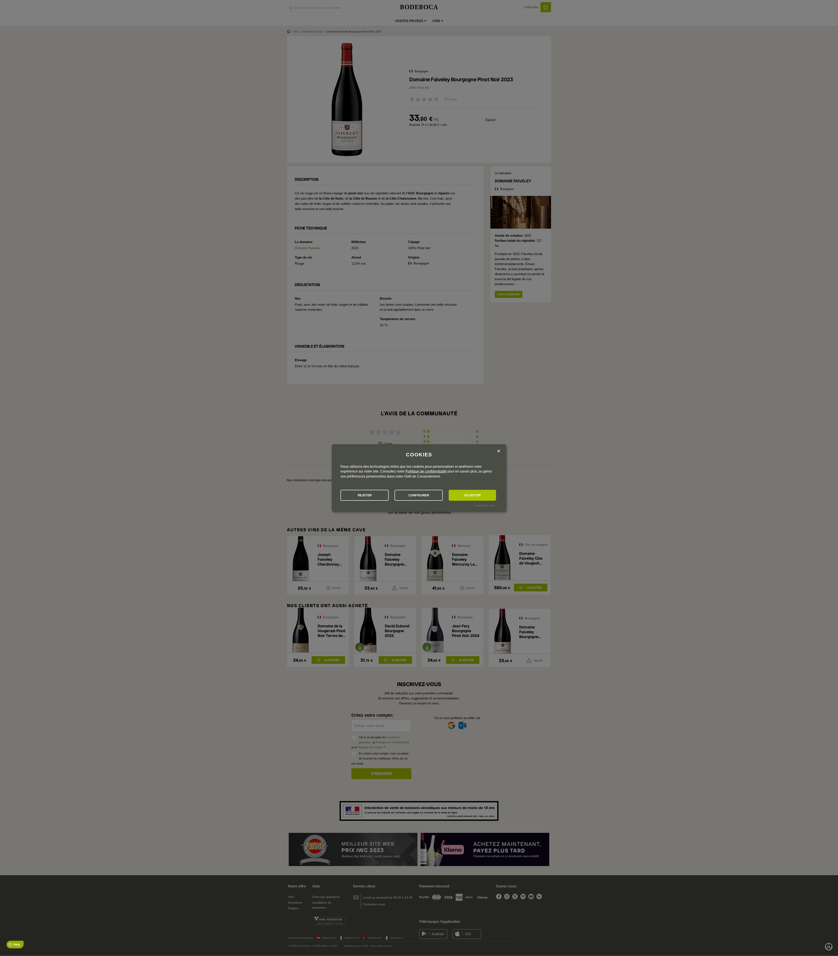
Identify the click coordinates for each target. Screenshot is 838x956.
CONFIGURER (419, 495)
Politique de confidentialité (425, 471)
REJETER (365, 495)
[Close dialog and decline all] (498, 451)
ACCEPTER (472, 495)
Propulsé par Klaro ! (485, 505)
